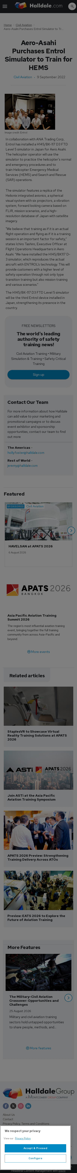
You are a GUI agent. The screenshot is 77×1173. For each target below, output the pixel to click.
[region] (35, 1147)
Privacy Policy (23, 1138)
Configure (35, 1158)
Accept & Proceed (35, 1148)
